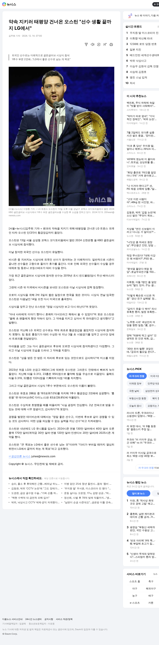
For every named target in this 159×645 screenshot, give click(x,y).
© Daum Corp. (10, 633)
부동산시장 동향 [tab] (137, 398)
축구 (150, 581)
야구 (134, 588)
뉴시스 (11, 4)
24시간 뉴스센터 (33, 619)
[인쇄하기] (111, 44)
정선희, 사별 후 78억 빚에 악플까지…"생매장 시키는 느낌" (88, 497)
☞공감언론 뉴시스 (20, 456)
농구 (134, 595)
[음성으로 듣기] (92, 44)
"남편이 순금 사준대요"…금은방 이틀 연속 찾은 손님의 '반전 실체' (88, 502)
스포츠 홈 (134, 581)
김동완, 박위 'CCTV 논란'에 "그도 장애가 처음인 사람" (35, 488)
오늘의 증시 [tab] (135, 405)
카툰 (150, 602)
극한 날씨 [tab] (134, 390)
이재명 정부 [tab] (135, 383)
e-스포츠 (135, 602)
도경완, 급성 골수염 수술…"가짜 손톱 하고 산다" (35, 493)
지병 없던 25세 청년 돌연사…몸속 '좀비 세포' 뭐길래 (88, 483)
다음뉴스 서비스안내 (12, 619)
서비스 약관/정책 (64, 619)
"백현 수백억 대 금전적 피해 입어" (30, 497)
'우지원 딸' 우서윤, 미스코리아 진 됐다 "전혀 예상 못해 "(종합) (88, 488)
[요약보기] (86, 44)
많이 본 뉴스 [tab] (138, 493)
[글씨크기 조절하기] (105, 44)
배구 (150, 595)
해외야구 (151, 588)
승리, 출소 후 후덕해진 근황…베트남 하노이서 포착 (35, 483)
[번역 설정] (99, 44)
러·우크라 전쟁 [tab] (136, 376)
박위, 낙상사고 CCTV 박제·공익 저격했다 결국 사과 (35, 502)
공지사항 (48, 619)
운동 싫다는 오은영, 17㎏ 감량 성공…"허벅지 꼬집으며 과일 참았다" (88, 493)
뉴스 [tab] (155, 573)
